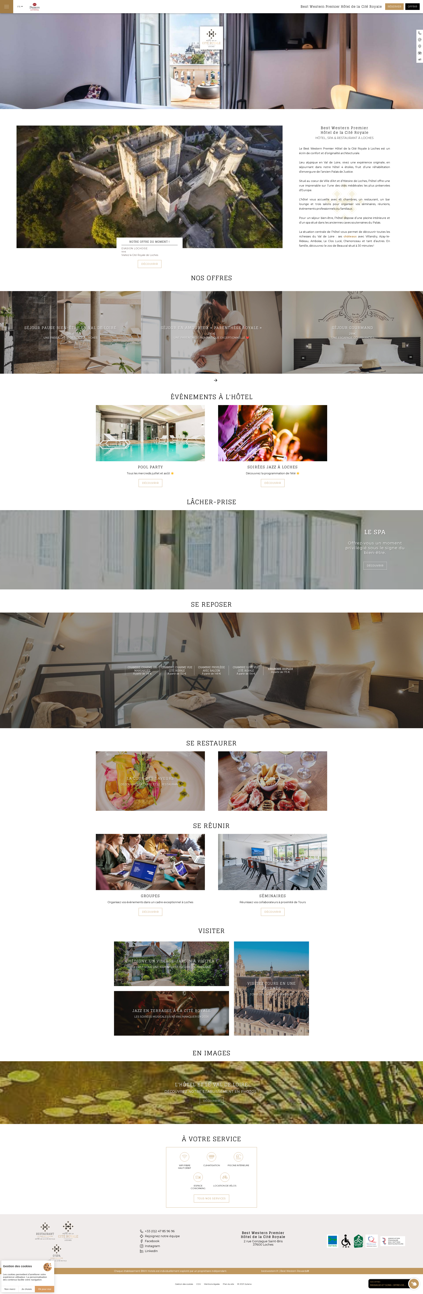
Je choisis (26, 1289)
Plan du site (228, 1284)
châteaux (350, 236)
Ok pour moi (44, 1289)
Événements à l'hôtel (212, 396)
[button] (206, 103)
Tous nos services (211, 1198)
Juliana (248, 1284)
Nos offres (211, 278)
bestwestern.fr (269, 1271)
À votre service (211, 1138)
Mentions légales (212, 1284)
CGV (198, 1284)
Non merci (9, 1289)
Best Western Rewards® (294, 1271)
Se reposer (211, 604)
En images (211, 1053)
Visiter (211, 930)
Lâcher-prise (211, 501)
